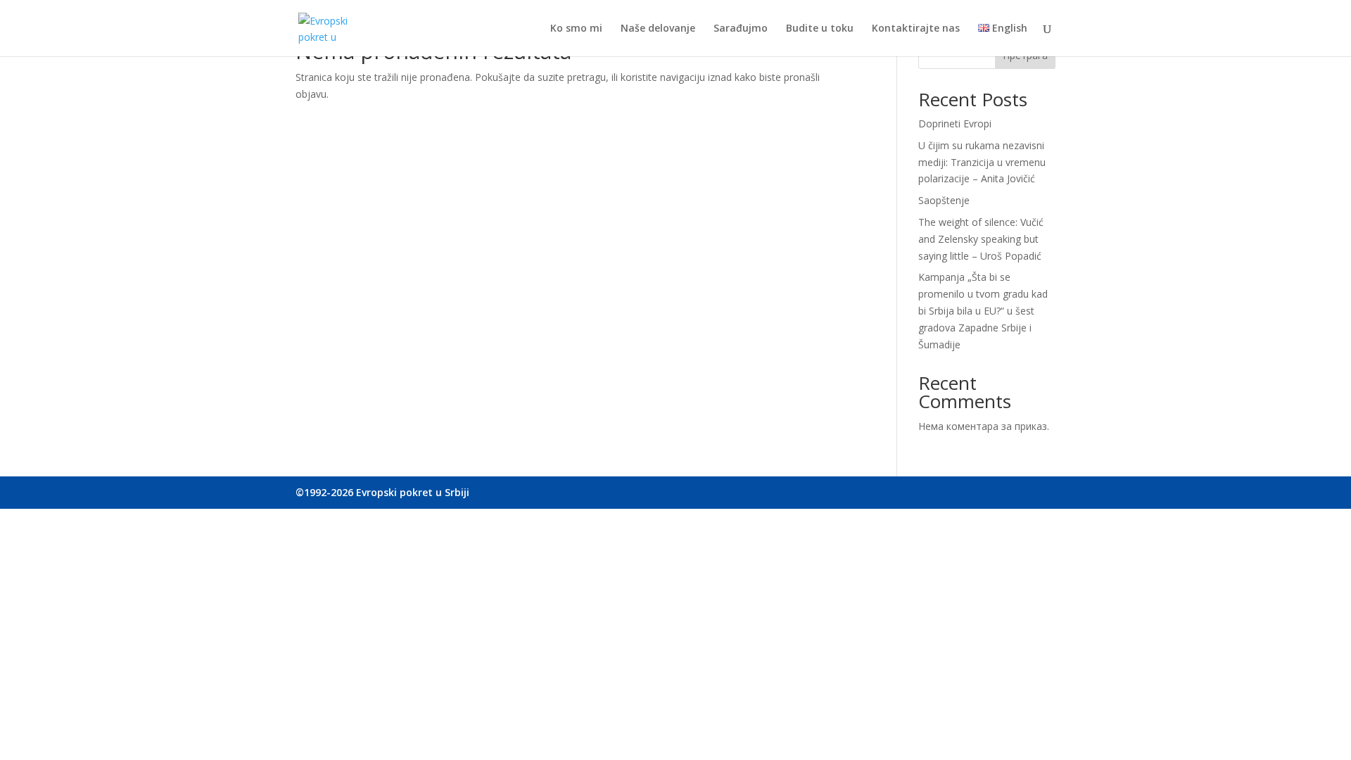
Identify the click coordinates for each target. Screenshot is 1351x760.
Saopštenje (944, 200)
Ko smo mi (576, 28)
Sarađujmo (740, 28)
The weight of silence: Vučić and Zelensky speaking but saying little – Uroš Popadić (981, 238)
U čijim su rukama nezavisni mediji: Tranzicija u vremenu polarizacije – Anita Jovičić (982, 162)
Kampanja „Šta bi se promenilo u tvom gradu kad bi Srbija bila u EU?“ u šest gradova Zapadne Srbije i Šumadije (983, 310)
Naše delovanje (658, 28)
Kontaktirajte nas (916, 28)
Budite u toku (820, 28)
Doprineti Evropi (954, 123)
